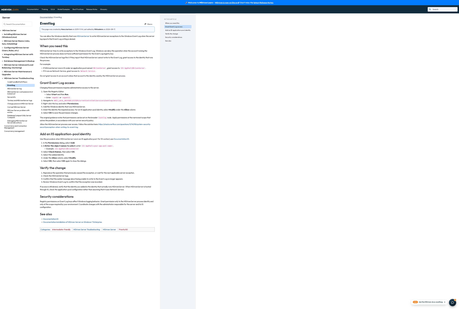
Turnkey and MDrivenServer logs (19, 100)
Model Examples (64, 9)
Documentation (33, 9)
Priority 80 (123, 229)
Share (149, 24)
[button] (429, 302)
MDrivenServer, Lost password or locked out (20, 93)
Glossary (103, 9)
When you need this (172, 23)
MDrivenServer (83, 36)
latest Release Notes (263, 2)
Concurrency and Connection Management (15, 127)
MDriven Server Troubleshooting (86, 229)
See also (168, 41)
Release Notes (91, 9)
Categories (45, 229)
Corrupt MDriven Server (16, 107)
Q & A (53, 9)
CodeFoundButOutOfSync (17, 82)
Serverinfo (11, 97)
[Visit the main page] (9, 9)
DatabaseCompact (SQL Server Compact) (19, 116)
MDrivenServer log (14, 89)
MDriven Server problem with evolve (18, 111)
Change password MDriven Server (20, 104)
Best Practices (78, 9)
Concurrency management (14, 131)
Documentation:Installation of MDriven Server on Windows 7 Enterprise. (72, 222)
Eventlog (11, 85)
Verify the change (171, 34)
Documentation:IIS (121, 139)
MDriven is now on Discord (227, 2)
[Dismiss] (445, 302)
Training (45, 9)
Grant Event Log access (173, 27)
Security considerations (173, 37)
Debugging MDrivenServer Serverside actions (17, 122)
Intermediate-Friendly (61, 229)
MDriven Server (109, 229)
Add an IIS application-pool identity (178, 30)
